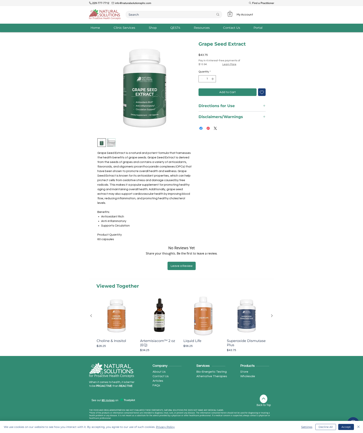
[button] (230, 14)
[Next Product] (272, 315)
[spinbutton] (207, 79)
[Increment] (213, 79)
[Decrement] (201, 79)
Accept (346, 427)
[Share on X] (215, 128)
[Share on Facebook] (201, 128)
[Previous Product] (91, 315)
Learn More (229, 64)
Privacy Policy (165, 427)
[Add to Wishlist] (262, 92)
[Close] (358, 427)
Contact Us (161, 376)
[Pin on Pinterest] (208, 128)
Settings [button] (306, 427)
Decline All (326, 427)
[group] (181, 324)
